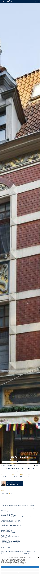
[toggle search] (36, 1)
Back (4, 465)
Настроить (20, 572)
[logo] (6, 1)
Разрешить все (20, 567)
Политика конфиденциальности (20, 574)
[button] (38, 557)
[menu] (38, 1)
